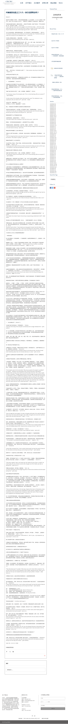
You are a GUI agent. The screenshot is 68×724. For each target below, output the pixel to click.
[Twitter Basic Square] (52, 188)
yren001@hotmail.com (30, 700)
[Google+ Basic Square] (54, 188)
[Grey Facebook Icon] (32, 716)
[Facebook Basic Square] (50, 188)
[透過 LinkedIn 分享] (13, 651)
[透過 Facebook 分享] (6, 651)
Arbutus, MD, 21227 (36, 718)
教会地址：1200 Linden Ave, (25, 718)
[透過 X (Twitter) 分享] (10, 651)
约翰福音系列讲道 (9, 647)
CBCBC (9, 1)
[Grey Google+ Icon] (35, 716)
